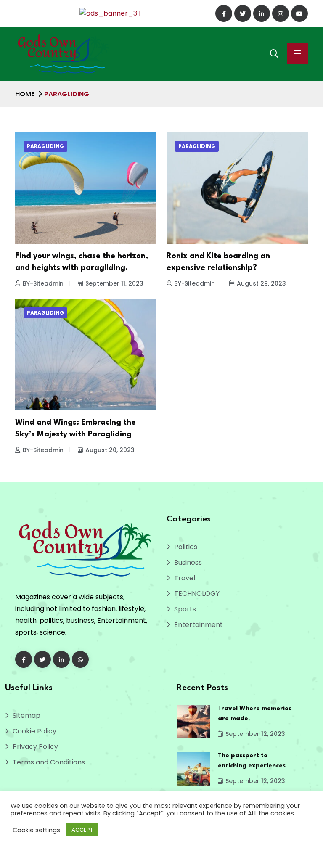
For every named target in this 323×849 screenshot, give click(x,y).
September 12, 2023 (255, 734)
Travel (184, 578)
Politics (185, 546)
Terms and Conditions (49, 762)
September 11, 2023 (114, 283)
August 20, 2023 (110, 450)
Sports (185, 609)
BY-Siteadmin (43, 283)
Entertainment (198, 624)
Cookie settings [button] (36, 830)
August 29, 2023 (261, 283)
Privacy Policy (35, 746)
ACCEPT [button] (82, 830)
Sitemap (26, 715)
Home (24, 94)
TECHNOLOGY (197, 593)
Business (188, 562)
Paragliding (45, 146)
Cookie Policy (34, 731)
